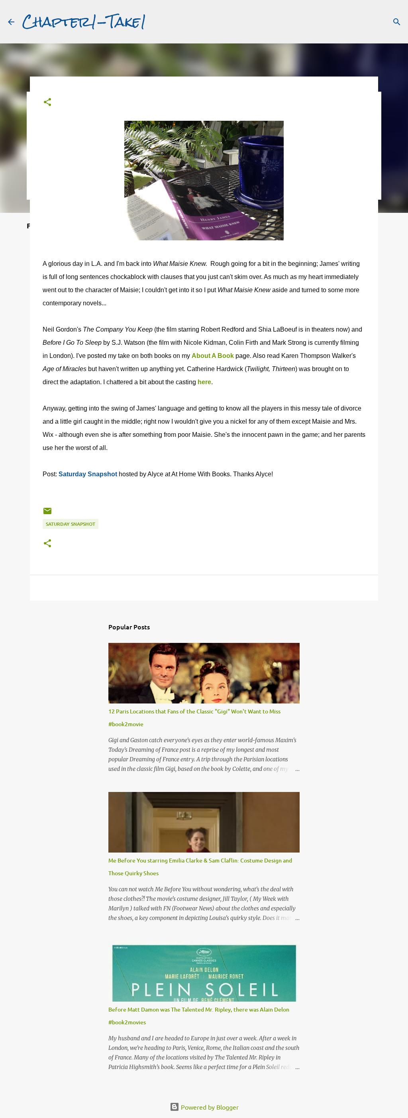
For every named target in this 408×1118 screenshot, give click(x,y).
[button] (47, 102)
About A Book (213, 355)
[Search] (397, 21)
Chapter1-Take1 (84, 21)
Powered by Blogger (209, 1107)
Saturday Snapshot (88, 474)
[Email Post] (47, 514)
